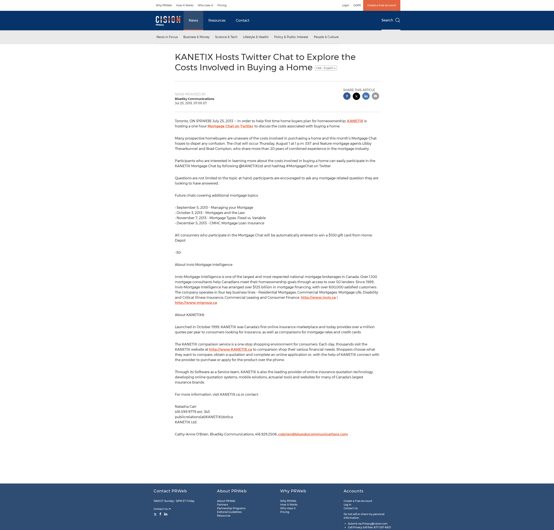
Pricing (222, 5)
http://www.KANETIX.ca (230, 349)
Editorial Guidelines (229, 512)
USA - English (325, 68)
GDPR (357, 5)
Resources (216, 20)
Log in (347, 504)
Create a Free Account (381, 5)
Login (345, 5)
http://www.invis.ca (318, 298)
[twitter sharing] (356, 97)
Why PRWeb (164, 5)
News (193, 20)
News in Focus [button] (167, 37)
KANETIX (355, 121)
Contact (242, 20)
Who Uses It (205, 5)
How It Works (184, 5)
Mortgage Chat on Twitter (230, 126)
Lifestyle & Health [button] (256, 37)
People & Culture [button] (326, 37)
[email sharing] (375, 96)
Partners (222, 504)
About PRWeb (226, 501)
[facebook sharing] (347, 96)
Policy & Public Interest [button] (291, 37)
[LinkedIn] (166, 514)
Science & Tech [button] (226, 37)
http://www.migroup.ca (196, 303)
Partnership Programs (231, 508)
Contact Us (161, 509)
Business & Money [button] (196, 37)
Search (387, 20)
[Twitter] (156, 514)
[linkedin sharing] (366, 96)
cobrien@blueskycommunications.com (313, 434)
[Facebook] (160, 514)
